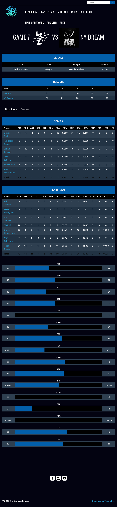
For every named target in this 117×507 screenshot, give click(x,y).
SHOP (63, 23)
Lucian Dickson (7, 150)
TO (113, 127)
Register (52, 23)
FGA (58, 127)
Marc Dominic (7, 219)
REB (26, 127)
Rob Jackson (7, 203)
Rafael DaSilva (7, 158)
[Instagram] (58, 478)
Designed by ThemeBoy (103, 500)
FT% (106, 127)
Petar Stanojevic (9, 211)
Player (7, 127)
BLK (44, 127)
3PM (72, 127)
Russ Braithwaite (9, 171)
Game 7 (7, 93)
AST (32, 127)
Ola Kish (7, 225)
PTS (19, 127)
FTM (93, 127)
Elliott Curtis (7, 134)
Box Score (11, 109)
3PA (78, 127)
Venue (25, 109)
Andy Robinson (8, 239)
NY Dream (8, 98)
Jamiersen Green (9, 142)
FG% (65, 127)
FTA (99, 127)
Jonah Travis (7, 247)
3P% (86, 127)
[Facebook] (52, 478)
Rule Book (86, 12)
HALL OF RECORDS (34, 23)
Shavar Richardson (9, 231)
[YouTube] (64, 478)
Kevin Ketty (9, 164)
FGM (51, 127)
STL (38, 127)
